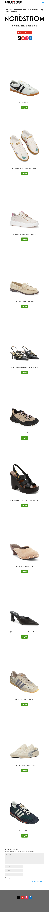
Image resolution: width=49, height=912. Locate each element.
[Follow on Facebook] (30, 38)
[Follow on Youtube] (23, 38)
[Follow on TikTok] (19, 38)
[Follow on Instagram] (27, 38)
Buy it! (24, 108)
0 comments (22, 14)
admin (7, 14)
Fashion (17, 14)
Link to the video (25, 33)
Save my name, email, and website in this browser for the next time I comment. (22, 878)
